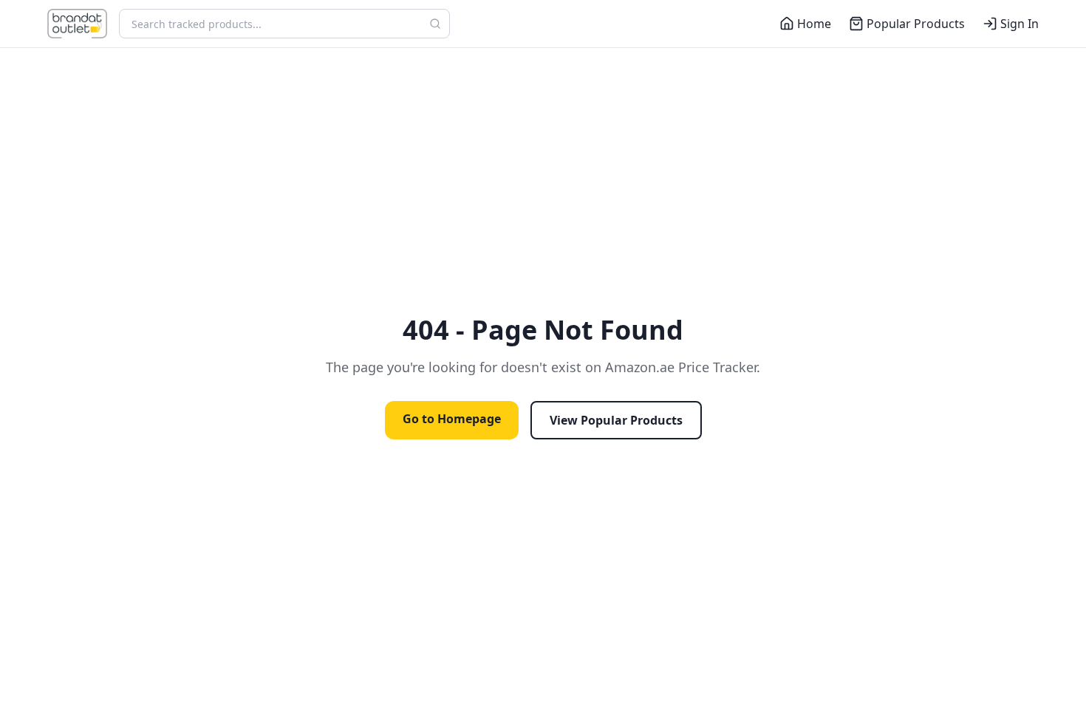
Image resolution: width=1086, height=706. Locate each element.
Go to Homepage (452, 419)
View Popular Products (616, 420)
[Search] (435, 24)
